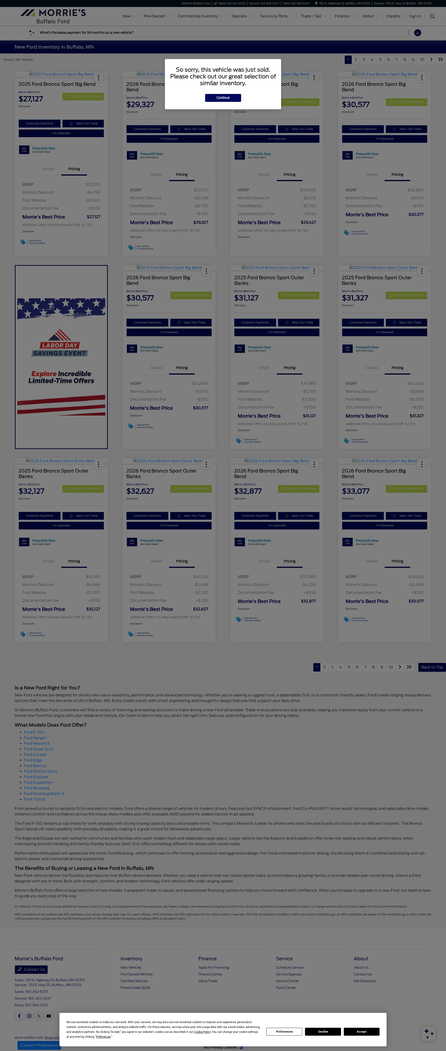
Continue (223, 98)
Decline (323, 1031)
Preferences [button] (103, 1036)
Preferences (284, 1031)
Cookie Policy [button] (202, 1032)
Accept (362, 1031)
